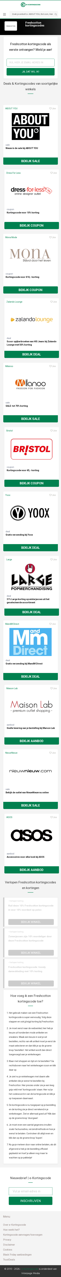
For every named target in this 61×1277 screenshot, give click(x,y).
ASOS (9, 817)
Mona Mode (11, 237)
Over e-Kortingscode (14, 1224)
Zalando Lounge (14, 302)
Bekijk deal (31, 354)
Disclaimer (9, 1244)
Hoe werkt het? (11, 1229)
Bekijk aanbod (31, 741)
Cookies (7, 1249)
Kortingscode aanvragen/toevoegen (22, 1234)
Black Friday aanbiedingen (17, 1254)
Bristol (9, 430)
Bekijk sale (30, 161)
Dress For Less (13, 173)
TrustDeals (9, 1259)
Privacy (7, 1239)
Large (9, 559)
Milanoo (9, 366)
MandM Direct (12, 624)
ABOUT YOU (11, 108)
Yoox (7, 495)
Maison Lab (12, 688)
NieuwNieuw (11, 753)
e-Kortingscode (29, 1269)
